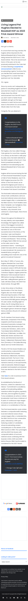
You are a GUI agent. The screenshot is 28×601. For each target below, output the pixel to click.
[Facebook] (2, 41)
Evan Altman (6, 37)
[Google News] (8, 503)
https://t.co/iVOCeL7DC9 (13, 129)
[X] (5, 41)
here (6, 376)
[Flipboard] (11, 41)
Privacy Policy (4, 576)
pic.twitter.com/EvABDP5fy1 (14, 464)
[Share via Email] (17, 509)
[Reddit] (8, 41)
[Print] (19, 509)
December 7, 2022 (11, 470)
